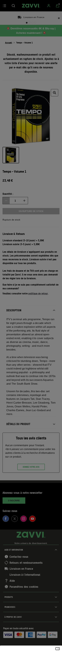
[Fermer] (57, 648)
